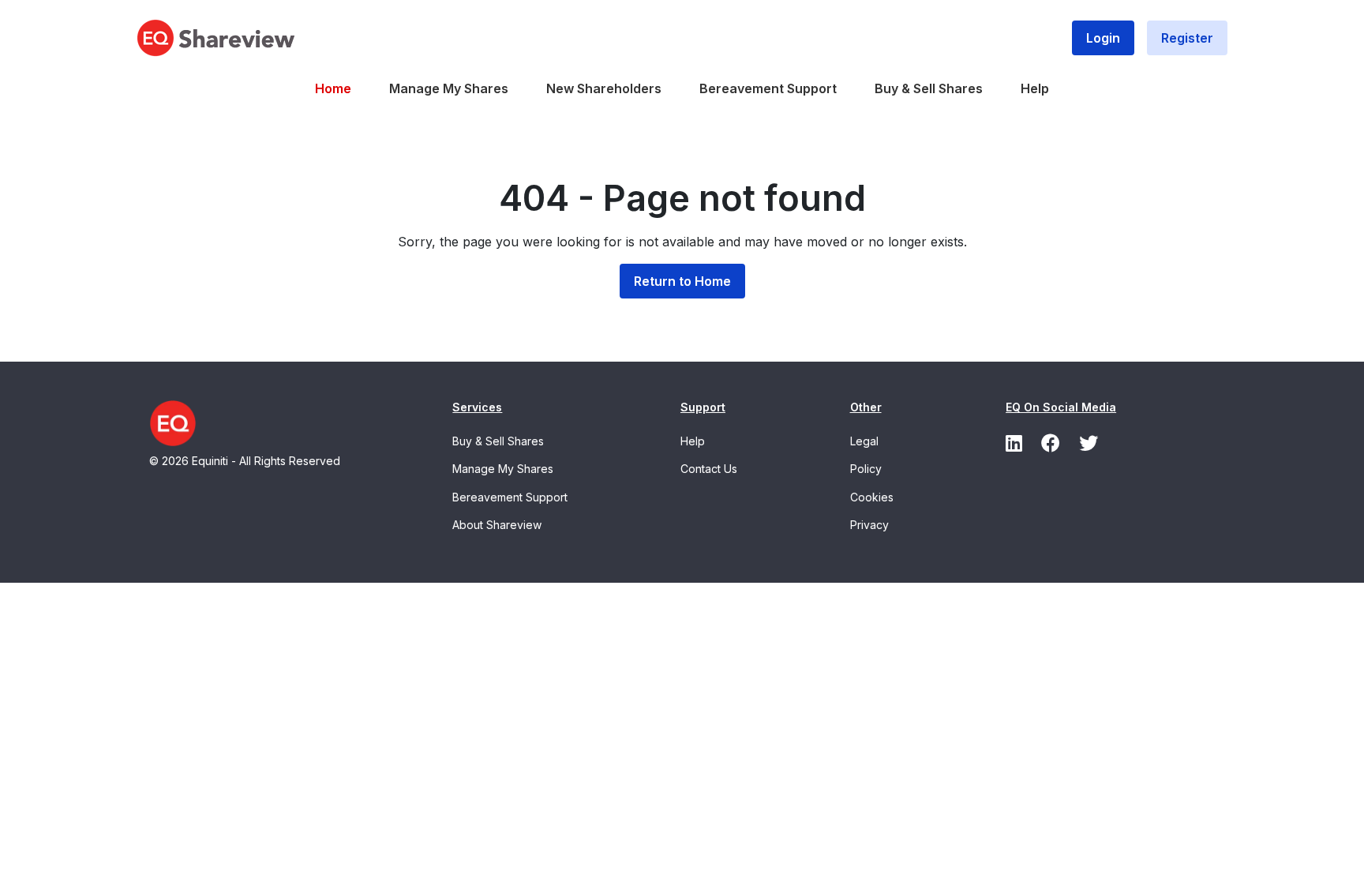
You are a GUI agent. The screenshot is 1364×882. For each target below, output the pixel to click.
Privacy (869, 524)
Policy (866, 468)
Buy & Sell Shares (929, 88)
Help (1035, 88)
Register (1187, 38)
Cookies (872, 497)
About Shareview (496, 524)
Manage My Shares (448, 88)
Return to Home (682, 281)
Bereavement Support (768, 88)
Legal (864, 441)
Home (333, 88)
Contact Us (708, 468)
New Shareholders (603, 88)
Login (1103, 38)
